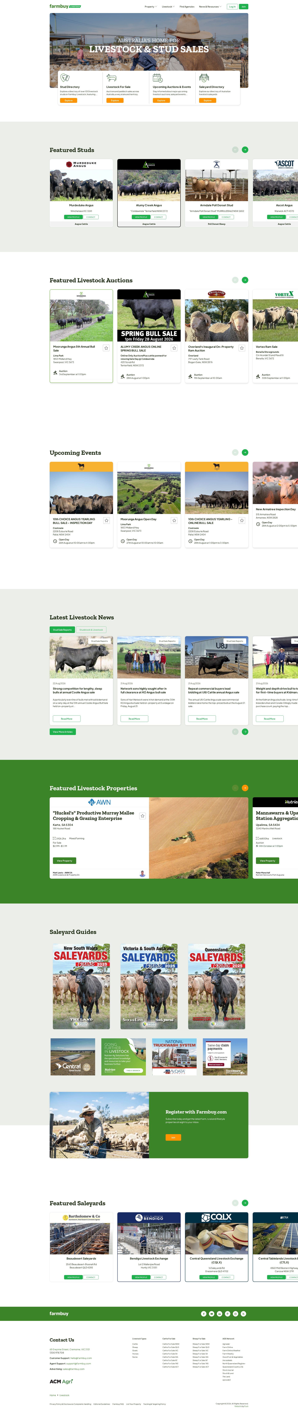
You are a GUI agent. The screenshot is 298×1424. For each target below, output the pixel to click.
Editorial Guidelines (102, 1404)
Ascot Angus (284, 205)
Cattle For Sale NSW (171, 1344)
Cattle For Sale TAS (170, 1363)
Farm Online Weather (231, 1350)
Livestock (167, 6)
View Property (64, 860)
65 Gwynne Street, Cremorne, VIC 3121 (70, 1349)
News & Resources (209, 6)
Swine (135, 1357)
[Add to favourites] (106, 348)
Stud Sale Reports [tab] (62, 629)
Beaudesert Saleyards (81, 1258)
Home (53, 1395)
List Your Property (133, 1404)
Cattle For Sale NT (170, 1360)
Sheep (135, 1347)
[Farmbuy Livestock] (74, 6)
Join (244, 6)
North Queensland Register (234, 1363)
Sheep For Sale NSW (201, 1344)
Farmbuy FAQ (118, 1404)
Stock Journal (228, 1370)
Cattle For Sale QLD (171, 1347)
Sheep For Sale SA (200, 1354)
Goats (135, 1350)
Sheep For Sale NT (200, 1360)
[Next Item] (245, 149)
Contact (90, 217)
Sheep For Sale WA (200, 1357)
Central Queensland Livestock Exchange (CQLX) (216, 1260)
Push (246, 1406)
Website (238, 1406)
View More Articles (63, 731)
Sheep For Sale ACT (201, 1367)
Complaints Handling (82, 1404)
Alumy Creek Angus (149, 205)
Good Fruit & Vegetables (233, 1357)
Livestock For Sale (118, 87)
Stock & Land (228, 1373)
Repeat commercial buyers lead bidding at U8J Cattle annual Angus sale (213, 690)
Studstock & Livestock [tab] (91, 629)
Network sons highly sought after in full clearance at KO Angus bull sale (144, 690)
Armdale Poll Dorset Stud (216, 205)
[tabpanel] (149, 685)
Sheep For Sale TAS (201, 1363)
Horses (135, 1354)
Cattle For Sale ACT (171, 1367)
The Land (226, 1376)
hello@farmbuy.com (81, 1358)
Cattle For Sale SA (170, 1354)
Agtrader (226, 1344)
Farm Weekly (228, 1354)
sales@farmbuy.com (74, 1368)
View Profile (73, 217)
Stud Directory (70, 87)
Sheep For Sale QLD (201, 1347)
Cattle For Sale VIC (170, 1350)
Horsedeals (227, 1360)
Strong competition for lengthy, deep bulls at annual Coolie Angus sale (77, 690)
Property (149, 6)
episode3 (227, 1380)
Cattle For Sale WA (170, 1357)
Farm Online (228, 1347)
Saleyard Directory (211, 87)
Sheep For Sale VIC (201, 1350)
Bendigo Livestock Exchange (149, 1258)
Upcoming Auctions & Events (172, 87)
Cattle (135, 1344)
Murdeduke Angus (81, 205)
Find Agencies (187, 6)
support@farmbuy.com (78, 1363)
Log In (232, 6)
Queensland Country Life (233, 1367)
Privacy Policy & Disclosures (61, 1404)
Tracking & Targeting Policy (154, 1404)
